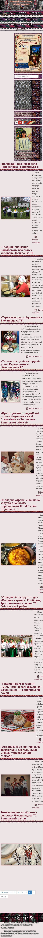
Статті (34, 19)
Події (11, 13)
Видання (12, 24)
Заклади (23, 19)
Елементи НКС (27, 24)
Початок (4, 892)
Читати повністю (36, 240)
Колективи (10, 19)
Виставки (22, 13)
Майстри (35, 13)
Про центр (21, 29)
